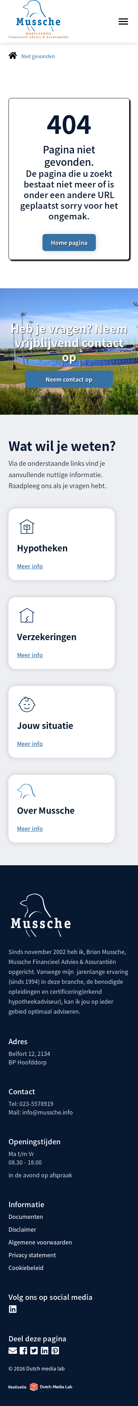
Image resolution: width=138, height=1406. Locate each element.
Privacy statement (32, 1254)
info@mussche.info (47, 1112)
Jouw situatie (45, 725)
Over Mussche (46, 810)
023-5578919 (36, 1103)
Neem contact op (69, 379)
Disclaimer (22, 1229)
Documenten (25, 1216)
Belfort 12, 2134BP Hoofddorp (29, 1057)
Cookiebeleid (26, 1267)
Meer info (30, 566)
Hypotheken (42, 547)
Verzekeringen (46, 636)
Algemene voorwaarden (40, 1242)
